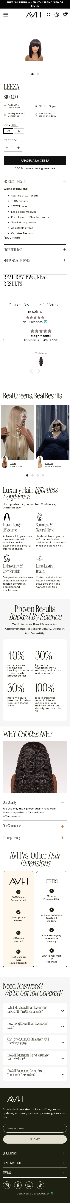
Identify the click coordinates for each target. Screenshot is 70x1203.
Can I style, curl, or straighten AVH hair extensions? (28, 1041)
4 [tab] (43, 475)
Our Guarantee (12, 825)
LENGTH (14, 125)
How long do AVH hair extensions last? (27, 1026)
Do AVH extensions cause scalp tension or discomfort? (25, 1073)
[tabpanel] (34, 51)
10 (8, 130)
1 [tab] (32, 74)
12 (19, 130)
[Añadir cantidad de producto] (18, 147)
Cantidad (10, 140)
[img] (35, 317)
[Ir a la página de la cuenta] (56, 15)
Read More (12, 237)
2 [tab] (38, 74)
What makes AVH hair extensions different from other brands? (27, 1010)
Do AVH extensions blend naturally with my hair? (28, 1057)
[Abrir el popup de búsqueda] (48, 15)
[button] (32, 371)
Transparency (12, 837)
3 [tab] (38, 475)
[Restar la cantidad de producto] (7, 147)
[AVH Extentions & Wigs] (33, 15)
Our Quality (10, 802)
